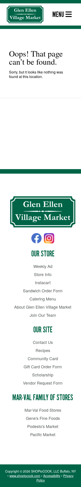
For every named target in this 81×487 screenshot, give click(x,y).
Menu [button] (58, 14)
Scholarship (42, 375)
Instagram (49, 238)
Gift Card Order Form (43, 366)
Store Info (43, 274)
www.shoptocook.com (24, 475)
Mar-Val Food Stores (43, 410)
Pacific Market (42, 434)
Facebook (36, 238)
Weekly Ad (42, 266)
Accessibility (51, 475)
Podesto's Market (42, 426)
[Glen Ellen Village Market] (42, 212)
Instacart (43, 282)
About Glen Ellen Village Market (42, 307)
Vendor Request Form (43, 383)
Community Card (43, 358)
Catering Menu (42, 299)
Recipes (43, 350)
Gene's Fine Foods (43, 418)
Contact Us (43, 342)
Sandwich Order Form (43, 290)
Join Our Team (43, 315)
